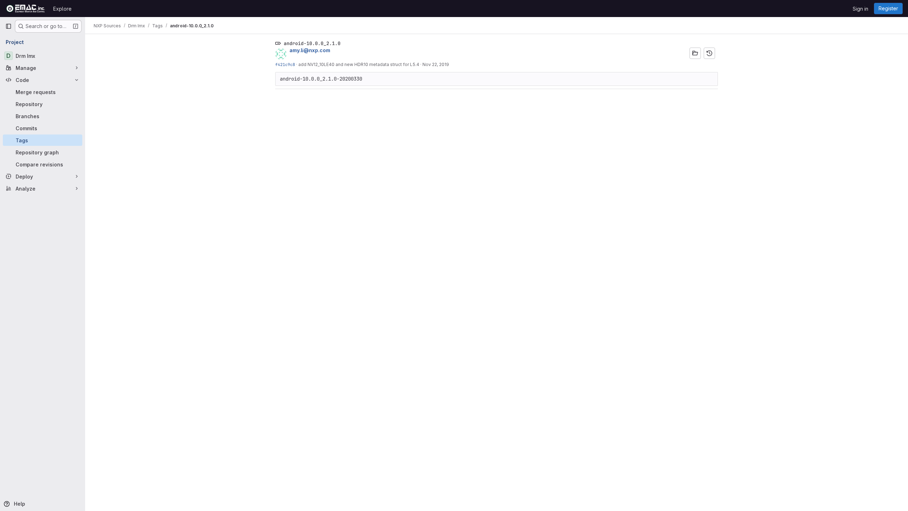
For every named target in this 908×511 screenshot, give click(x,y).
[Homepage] (26, 8)
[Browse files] (695, 53)
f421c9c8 (285, 64)
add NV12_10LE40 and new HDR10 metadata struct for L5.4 (358, 64)
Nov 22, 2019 (435, 64)
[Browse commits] (709, 53)
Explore (62, 9)
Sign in (860, 9)
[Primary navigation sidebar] (8, 26)
